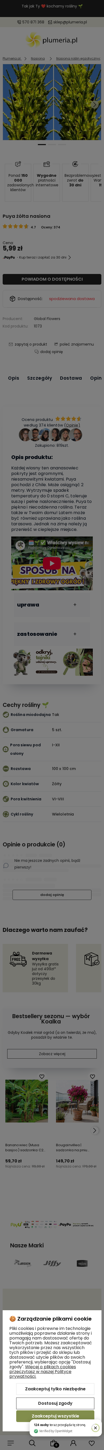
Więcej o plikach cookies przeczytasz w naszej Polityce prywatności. (42, 1371)
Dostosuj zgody (55, 1403)
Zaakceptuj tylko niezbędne (55, 1389)
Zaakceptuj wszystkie (55, 1416)
